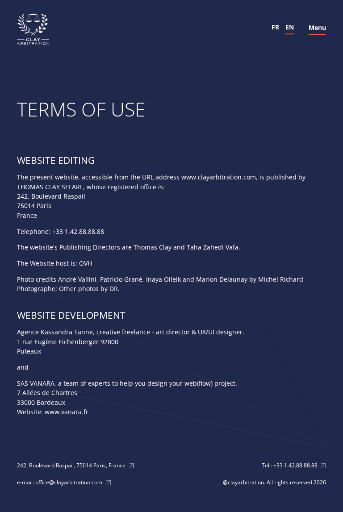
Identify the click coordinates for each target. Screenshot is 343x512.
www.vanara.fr (66, 412)
